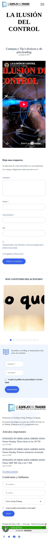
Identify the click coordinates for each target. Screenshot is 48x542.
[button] (10, 471)
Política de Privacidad (37, 524)
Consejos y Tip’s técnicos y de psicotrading (24, 50)
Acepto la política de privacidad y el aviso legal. (23, 380)
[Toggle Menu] (42, 4)
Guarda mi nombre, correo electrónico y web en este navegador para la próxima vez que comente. (22, 246)
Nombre (5, 201)
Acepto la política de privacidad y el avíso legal (21, 508)
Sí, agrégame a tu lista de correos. (14, 254)
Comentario (6, 178)
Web (3, 228)
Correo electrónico (8, 215)
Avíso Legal (26, 524)
